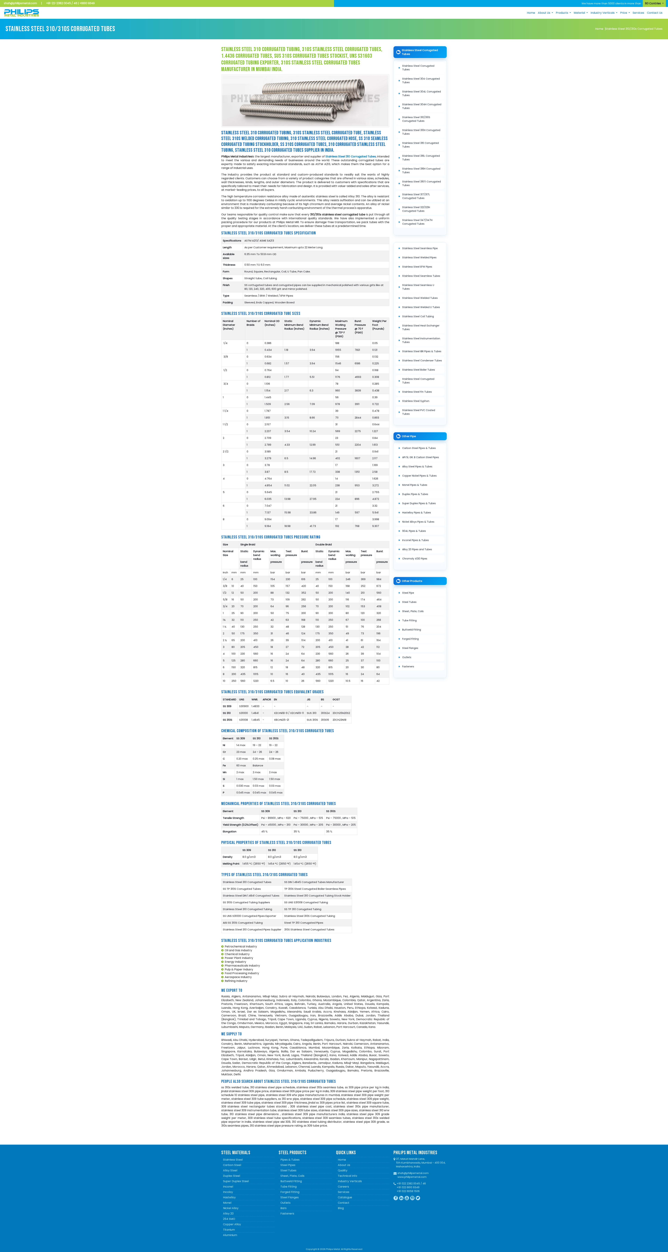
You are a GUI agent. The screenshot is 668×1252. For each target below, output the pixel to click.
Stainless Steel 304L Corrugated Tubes (421, 93)
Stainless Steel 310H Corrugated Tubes (421, 132)
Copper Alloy (232, 1224)
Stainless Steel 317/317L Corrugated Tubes (416, 196)
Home (531, 13)
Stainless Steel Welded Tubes (420, 298)
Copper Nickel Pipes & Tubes (419, 475)
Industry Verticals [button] (603, 13)
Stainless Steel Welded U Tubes (421, 307)
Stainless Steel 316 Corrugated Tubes (420, 144)
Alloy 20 (228, 1214)
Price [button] (624, 13)
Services (638, 13)
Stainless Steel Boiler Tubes (418, 369)
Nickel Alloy (230, 1208)
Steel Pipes (287, 1165)
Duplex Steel (231, 1176)
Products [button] (562, 13)
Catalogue (345, 1197)
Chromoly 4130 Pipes (414, 558)
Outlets (406, 657)
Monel (227, 1203)
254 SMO (229, 1219)
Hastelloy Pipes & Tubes (416, 512)
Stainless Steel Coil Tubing (418, 316)
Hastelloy (229, 1197)
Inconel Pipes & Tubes (415, 540)
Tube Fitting (409, 620)
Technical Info (347, 1176)
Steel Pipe (408, 593)
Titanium (229, 1230)
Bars (283, 1208)
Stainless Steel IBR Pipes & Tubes (421, 351)
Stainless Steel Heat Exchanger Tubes (420, 327)
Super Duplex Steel (236, 1181)
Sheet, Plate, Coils (413, 611)
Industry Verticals (350, 1181)
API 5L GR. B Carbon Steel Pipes (420, 457)
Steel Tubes (409, 602)
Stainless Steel (233, 1160)
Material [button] (580, 13)
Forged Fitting (410, 639)
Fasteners (408, 666)
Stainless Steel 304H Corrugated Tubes (421, 106)
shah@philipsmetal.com (20, 3)
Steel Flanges (410, 648)
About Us (344, 1165)
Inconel (228, 1187)
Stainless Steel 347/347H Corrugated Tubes (417, 222)
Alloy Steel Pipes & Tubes (417, 466)
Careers (343, 1187)
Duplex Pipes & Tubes (415, 494)
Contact (343, 1203)
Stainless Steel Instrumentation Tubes (421, 340)
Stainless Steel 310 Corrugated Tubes (350, 156)
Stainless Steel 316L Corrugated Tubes (421, 157)
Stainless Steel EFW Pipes (417, 266)
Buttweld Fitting (411, 629)
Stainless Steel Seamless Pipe (420, 248)
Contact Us (654, 13)
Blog (341, 1208)
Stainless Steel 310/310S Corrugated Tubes (416, 119)
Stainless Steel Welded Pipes (419, 257)
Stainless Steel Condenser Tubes (422, 360)
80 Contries (653, 3)
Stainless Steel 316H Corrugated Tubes (421, 170)
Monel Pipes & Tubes (414, 485)
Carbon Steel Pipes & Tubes (419, 448)
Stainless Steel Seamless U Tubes (418, 287)
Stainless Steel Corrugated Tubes (418, 67)
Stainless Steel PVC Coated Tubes (418, 412)
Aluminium (230, 1235)
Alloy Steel (230, 1170)
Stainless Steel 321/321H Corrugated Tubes (416, 209)
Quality (342, 1170)
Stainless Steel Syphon (415, 401)
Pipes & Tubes (290, 1160)
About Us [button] (544, 13)
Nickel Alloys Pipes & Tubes (418, 521)
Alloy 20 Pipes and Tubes (417, 549)
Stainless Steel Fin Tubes (417, 392)
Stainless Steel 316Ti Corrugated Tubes (421, 183)
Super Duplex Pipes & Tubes (419, 503)
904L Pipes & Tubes (414, 531)
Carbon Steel (232, 1165)
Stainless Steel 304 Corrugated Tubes (421, 80)
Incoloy (228, 1192)
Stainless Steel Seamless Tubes (421, 276)
